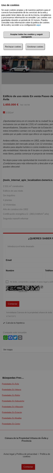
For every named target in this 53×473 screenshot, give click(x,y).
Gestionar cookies (35, 46)
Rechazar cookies (13, 46)
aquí (38, 25)
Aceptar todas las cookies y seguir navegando (26, 35)
